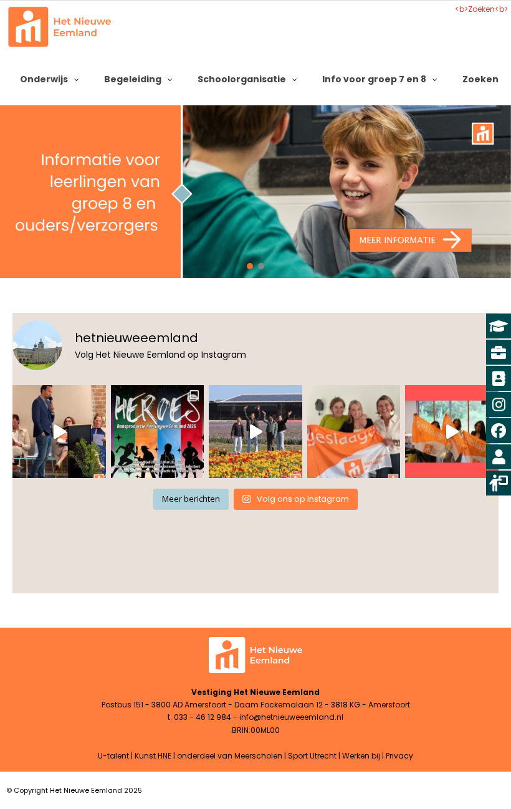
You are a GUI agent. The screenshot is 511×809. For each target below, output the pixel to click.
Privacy (399, 755)
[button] (255, 191)
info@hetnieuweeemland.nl (291, 717)
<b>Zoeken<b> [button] (481, 9)
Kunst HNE (153, 755)
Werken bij (361, 755)
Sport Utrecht (312, 755)
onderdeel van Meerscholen (229, 755)
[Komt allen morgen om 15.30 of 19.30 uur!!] (157, 432)
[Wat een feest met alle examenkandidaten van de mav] (59, 432)
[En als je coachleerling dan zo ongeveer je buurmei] (354, 432)
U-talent (113, 755)
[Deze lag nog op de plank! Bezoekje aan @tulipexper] (255, 432)
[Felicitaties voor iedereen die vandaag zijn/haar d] (452, 432)
